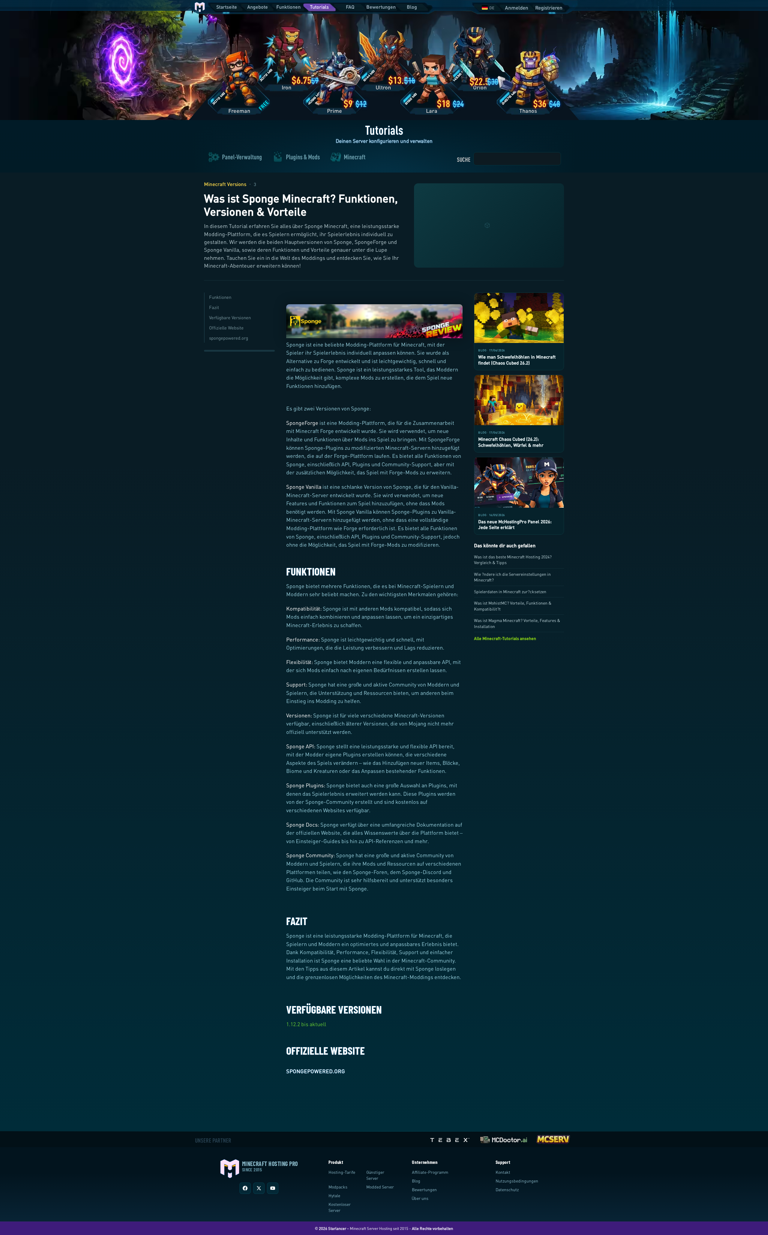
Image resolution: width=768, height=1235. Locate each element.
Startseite (226, 7)
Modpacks (337, 1186)
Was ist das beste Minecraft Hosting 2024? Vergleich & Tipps (513, 559)
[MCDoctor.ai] (504, 1138)
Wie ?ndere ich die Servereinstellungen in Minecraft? (512, 577)
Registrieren (548, 8)
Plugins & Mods (303, 157)
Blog (412, 7)
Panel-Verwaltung (242, 157)
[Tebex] (451, 1138)
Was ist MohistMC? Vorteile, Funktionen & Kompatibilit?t (512, 605)
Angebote (257, 7)
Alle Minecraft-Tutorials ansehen (505, 638)
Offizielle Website (226, 327)
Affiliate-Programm (430, 1172)
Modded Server (380, 1186)
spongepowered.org (228, 338)
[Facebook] (245, 1188)
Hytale (334, 1195)
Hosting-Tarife (341, 1172)
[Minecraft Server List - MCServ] (553, 1138)
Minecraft (354, 157)
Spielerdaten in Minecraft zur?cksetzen (510, 591)
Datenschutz (507, 1189)
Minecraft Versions (225, 184)
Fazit (214, 307)
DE (491, 7)
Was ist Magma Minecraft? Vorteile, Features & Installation (517, 623)
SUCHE (463, 159)
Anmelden (516, 8)
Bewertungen (381, 7)
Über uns (420, 1198)
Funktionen (288, 7)
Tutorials (319, 7)
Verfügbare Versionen (230, 317)
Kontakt (503, 1172)
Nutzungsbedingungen (517, 1180)
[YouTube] (272, 1188)
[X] (259, 1188)
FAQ (350, 7)
